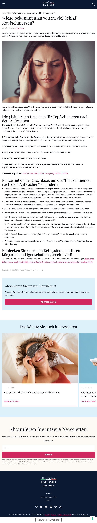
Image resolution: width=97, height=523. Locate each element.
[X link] (60, 507)
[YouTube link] (46, 507)
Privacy (48, 500)
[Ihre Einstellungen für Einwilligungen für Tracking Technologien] (92, 518)
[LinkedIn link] (51, 507)
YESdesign (84, 514)
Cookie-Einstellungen (64, 514)
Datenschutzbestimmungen (37, 460)
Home (4, 13)
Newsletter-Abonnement (48, 497)
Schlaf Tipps (19, 28)
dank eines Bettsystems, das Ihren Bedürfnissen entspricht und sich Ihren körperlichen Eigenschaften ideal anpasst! (48, 260)
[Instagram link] (36, 507)
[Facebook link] (41, 507)
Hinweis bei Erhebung (48, 520)
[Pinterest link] (55, 507)
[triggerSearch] (93, 4)
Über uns (48, 493)
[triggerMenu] (3, 4)
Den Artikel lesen (11, 401)
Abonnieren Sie (48, 302)
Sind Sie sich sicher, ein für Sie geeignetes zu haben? (45, 173)
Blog (9, 13)
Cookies (53, 514)
